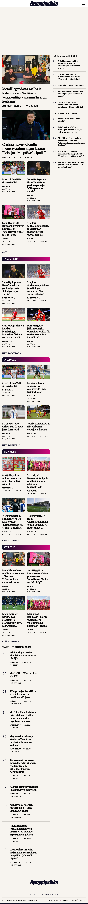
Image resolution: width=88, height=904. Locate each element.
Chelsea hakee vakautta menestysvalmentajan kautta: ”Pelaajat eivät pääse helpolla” (24, 149)
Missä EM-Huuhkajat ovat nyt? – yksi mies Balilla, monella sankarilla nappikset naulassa (23, 717)
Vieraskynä (10, 452)
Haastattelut (11, 259)
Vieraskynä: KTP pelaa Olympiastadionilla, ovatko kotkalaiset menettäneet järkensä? (37, 523)
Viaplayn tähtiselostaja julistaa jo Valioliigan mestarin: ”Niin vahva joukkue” (38, 228)
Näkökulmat (10, 359)
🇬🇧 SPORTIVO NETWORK (67, 900)
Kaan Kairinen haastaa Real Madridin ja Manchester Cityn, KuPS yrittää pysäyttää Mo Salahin (13, 621)
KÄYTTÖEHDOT (81, 900)
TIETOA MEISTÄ (53, 900)
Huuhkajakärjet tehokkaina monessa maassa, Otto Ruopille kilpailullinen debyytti (21, 830)
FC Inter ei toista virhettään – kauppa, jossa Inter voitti (13, 426)
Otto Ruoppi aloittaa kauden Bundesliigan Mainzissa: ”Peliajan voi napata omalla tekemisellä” (13, 333)
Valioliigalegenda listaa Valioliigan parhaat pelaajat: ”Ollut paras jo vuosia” (36, 185)
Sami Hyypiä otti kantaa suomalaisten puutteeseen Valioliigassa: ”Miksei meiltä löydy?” (13, 228)
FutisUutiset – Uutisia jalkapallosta (43, 894)
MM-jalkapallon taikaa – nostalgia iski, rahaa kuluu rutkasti (11, 479)
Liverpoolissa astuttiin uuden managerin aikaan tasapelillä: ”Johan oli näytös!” (23, 854)
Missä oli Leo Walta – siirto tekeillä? (13, 181)
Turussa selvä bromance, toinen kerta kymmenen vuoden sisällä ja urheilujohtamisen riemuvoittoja (23, 766)
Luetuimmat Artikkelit (65, 113)
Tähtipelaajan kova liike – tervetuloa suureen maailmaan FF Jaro (23, 694)
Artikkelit (9, 547)
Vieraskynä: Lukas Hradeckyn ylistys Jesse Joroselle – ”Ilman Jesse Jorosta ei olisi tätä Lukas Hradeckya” (12, 523)
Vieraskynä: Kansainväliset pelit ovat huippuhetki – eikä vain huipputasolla (37, 481)
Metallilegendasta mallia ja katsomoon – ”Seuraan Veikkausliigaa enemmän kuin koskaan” (24, 95)
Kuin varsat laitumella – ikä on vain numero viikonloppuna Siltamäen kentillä (37, 619)
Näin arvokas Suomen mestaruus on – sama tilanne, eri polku (21, 807)
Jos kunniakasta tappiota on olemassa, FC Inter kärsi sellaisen (37, 387)
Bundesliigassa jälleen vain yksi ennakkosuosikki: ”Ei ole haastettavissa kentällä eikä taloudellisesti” (38, 333)
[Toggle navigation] (84, 3)
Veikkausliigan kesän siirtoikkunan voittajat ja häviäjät (38, 426)
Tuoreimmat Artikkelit (65, 56)
